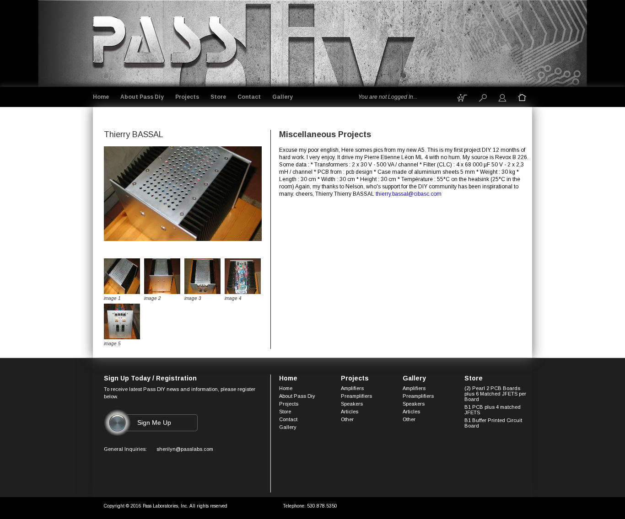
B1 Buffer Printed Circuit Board (493, 422)
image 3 (192, 298)
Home (101, 97)
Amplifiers (352, 388)
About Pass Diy (142, 97)
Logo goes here (166, 42)
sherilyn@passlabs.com (184, 449)
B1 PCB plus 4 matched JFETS (492, 409)
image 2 (152, 298)
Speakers (352, 404)
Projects (187, 97)
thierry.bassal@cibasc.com (409, 194)
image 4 (233, 298)
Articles (349, 411)
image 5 (112, 343)
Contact (249, 97)
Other (347, 419)
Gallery (282, 97)
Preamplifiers (356, 396)
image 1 (112, 298)
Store (218, 97)
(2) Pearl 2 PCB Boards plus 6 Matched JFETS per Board (495, 393)
